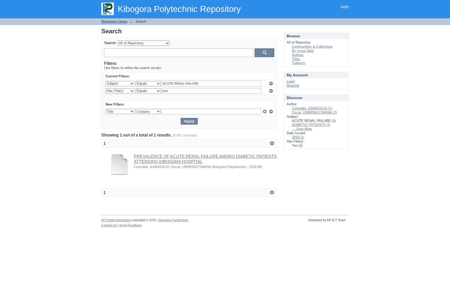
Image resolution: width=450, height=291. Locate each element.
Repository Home (114, 21)
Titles (296, 59)
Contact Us (109, 225)
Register (293, 86)
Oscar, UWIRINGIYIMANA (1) (314, 112)
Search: (110, 43)
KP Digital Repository (116, 220)
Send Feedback (130, 225)
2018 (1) (298, 137)
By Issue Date (303, 51)
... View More (302, 129)
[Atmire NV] (348, 223)
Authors (298, 55)
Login (345, 6)
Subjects (298, 63)
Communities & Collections (312, 46)
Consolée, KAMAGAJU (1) (312, 108)
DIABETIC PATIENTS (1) (311, 125)
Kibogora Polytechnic (173, 220)
